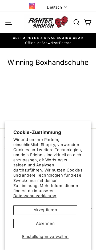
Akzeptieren (45, 209)
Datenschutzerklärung (34, 195)
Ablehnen (45, 223)
